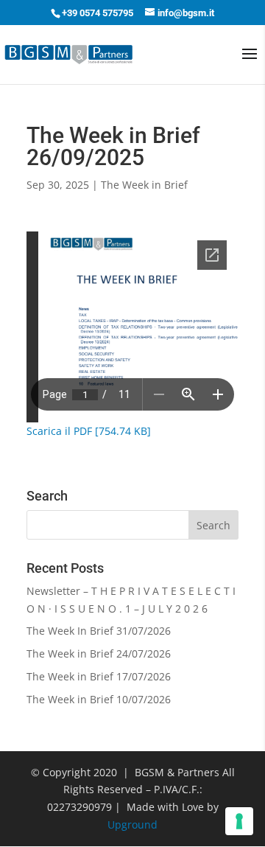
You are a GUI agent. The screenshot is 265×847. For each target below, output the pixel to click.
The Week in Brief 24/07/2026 (98, 653)
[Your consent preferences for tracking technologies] (239, 821)
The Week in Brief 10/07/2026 (98, 699)
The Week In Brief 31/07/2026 (98, 631)
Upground (132, 825)
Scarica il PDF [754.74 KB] (88, 431)
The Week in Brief (144, 185)
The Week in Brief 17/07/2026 (98, 676)
